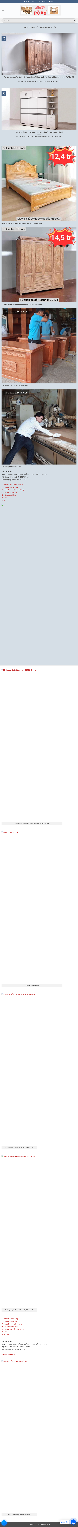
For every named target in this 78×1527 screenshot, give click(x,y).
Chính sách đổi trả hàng (10, 487)
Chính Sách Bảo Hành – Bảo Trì (12, 485)
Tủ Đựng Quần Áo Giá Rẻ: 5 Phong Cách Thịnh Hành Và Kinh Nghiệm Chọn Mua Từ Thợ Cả (39, 77)
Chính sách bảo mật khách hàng (13, 490)
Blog (3, 500)
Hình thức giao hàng (9, 495)
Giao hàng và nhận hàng (10, 1326)
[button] (3, 10)
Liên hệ (4, 498)
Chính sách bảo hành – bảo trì (12, 1324)
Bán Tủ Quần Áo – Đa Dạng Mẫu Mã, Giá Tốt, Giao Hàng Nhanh (39, 132)
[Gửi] (74, 20)
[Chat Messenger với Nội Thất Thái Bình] (4, 1523)
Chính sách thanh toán (9, 492)
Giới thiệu (5, 1334)
